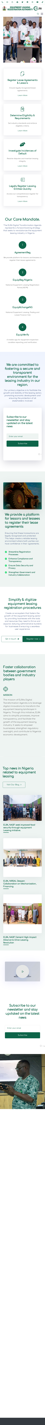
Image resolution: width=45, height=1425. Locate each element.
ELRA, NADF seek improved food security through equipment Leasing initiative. (19, 827)
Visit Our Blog (13, 785)
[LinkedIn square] (27, 2)
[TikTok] (42, 2)
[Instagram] (32, 2)
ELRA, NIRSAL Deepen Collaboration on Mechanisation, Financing (19, 884)
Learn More (22, 95)
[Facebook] (17, 2)
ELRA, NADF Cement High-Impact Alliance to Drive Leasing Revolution (19, 940)
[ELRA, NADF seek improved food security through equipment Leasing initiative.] (22, 808)
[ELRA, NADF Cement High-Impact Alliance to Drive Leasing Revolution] (22, 913)
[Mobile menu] (42, 14)
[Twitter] (22, 2)
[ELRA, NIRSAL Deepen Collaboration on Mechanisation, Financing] (22, 857)
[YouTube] (37, 2)
